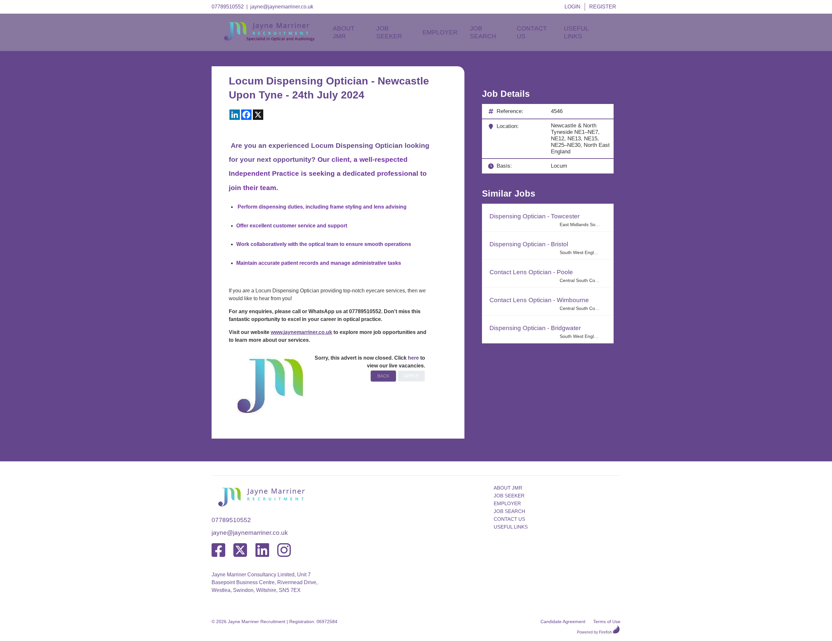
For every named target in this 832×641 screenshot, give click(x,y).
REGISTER (602, 6)
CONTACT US (509, 519)
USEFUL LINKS (511, 527)
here (413, 358)
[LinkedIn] (262, 550)
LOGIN (572, 6)
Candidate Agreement (562, 621)
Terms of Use (606, 621)
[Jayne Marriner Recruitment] (275, 39)
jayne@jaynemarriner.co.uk (281, 6)
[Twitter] (240, 550)
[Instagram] (284, 550)
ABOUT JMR (508, 488)
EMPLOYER (507, 503)
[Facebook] (218, 550)
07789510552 (228, 6)
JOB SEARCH (509, 511)
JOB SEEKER (509, 495)
